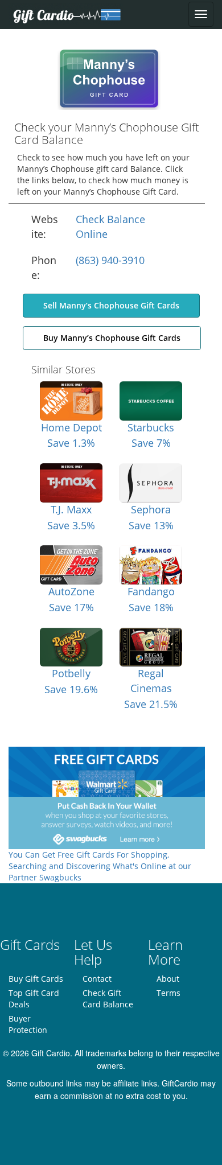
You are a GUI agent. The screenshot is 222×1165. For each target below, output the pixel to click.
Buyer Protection (28, 1024)
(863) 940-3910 (110, 260)
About (168, 978)
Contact (97, 978)
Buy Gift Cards (36, 978)
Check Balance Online (110, 226)
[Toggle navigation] (200, 14)
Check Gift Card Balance (108, 998)
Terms (168, 992)
